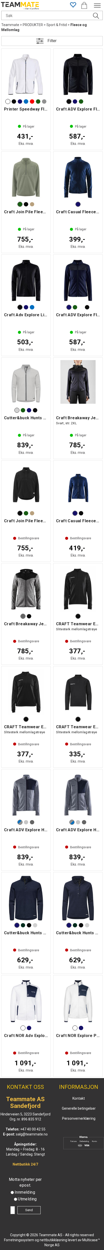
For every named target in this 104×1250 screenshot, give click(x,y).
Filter (52, 40)
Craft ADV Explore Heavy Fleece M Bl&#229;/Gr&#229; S (26, 795)
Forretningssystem (19, 1240)
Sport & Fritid (56, 25)
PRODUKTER (33, 25)
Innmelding (25, 1192)
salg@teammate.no (32, 1134)
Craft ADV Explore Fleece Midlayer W (78, 280)
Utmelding (27, 1199)
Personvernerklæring (78, 1118)
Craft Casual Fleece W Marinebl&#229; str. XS (78, 486)
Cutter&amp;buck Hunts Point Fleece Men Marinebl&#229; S (26, 898)
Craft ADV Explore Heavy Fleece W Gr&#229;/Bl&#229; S (78, 795)
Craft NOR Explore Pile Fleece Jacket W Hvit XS (78, 1001)
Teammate (10, 25)
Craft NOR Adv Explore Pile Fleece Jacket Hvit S (26, 1001)
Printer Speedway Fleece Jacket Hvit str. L (26, 74)
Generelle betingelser (79, 1108)
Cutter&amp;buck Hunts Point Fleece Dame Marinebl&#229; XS (78, 898)
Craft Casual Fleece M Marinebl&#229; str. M (78, 177)
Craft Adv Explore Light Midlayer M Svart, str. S (26, 280)
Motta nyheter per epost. (25, 1182)
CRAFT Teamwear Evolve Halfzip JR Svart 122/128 (78, 692)
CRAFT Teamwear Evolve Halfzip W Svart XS (26, 692)
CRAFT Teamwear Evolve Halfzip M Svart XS (78, 589)
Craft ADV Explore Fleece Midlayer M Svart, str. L (78, 74)
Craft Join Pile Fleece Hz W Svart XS (26, 486)
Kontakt (78, 1098)
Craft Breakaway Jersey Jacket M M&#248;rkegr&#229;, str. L (26, 589)
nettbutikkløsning (53, 1240)
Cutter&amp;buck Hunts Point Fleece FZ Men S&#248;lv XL (26, 383)
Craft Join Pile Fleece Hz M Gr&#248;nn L (26, 177)
